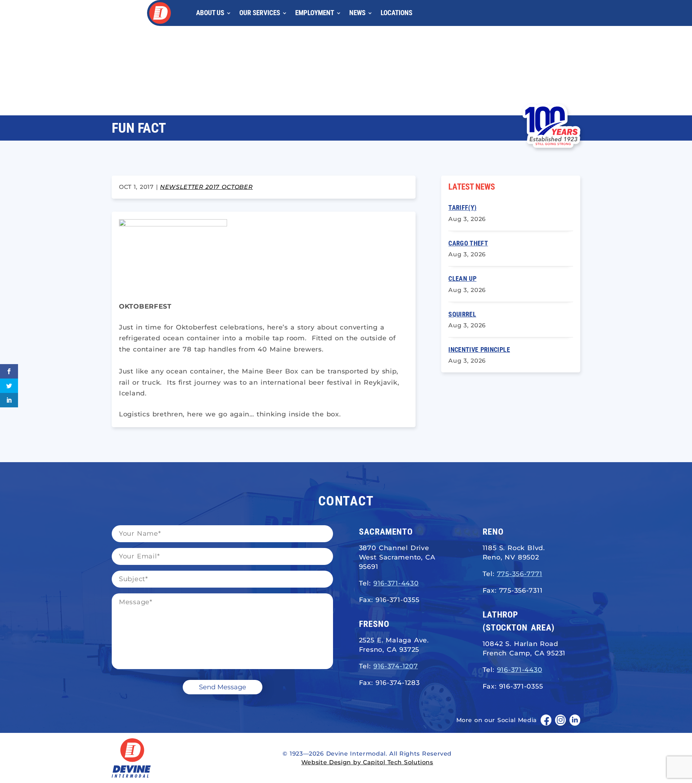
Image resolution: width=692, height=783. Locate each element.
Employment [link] (314, 13)
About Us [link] (210, 13)
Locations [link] (396, 13)
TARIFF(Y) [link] (462, 207)
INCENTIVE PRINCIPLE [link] (479, 349)
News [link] (357, 13)
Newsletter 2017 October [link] (206, 186)
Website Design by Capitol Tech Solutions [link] (367, 762)
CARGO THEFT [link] (468, 243)
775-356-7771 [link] (519, 574)
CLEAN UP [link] (462, 278)
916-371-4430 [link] (396, 583)
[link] (160, 13)
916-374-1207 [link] (395, 666)
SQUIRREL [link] (462, 314)
